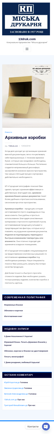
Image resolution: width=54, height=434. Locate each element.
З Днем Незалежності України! (18, 336)
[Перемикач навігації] (27, 49)
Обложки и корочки (13, 310)
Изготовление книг (13, 316)
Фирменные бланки (13, 304)
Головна (24, 382)
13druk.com (27, 39)
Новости (8, 132)
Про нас (21, 399)
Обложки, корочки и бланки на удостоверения (26, 351)
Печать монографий (14, 356)
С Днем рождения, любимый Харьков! (22, 362)
